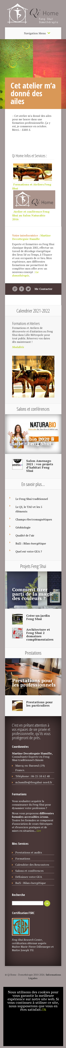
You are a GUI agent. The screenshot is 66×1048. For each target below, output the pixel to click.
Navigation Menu (35, 33)
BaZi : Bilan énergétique (30, 543)
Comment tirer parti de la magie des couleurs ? (33, 593)
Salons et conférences (29, 871)
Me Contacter (43, 289)
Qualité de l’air (24, 535)
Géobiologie (22, 527)
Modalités (18, 347)
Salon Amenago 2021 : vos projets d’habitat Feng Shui (39, 466)
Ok (44, 1009)
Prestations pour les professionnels (34, 682)
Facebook (21, 289)
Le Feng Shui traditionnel (31, 499)
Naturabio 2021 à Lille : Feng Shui (33, 441)
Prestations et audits (28, 852)
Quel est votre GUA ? (28, 551)
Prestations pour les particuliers (39, 703)
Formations (22, 858)
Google (15, 289)
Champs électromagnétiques (33, 519)
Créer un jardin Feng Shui (38, 617)
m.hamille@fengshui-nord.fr (33, 782)
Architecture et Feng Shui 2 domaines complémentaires (40, 634)
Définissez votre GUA (28, 877)
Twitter (28, 289)
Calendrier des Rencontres (32, 865)
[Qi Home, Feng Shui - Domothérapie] (33, 26)
